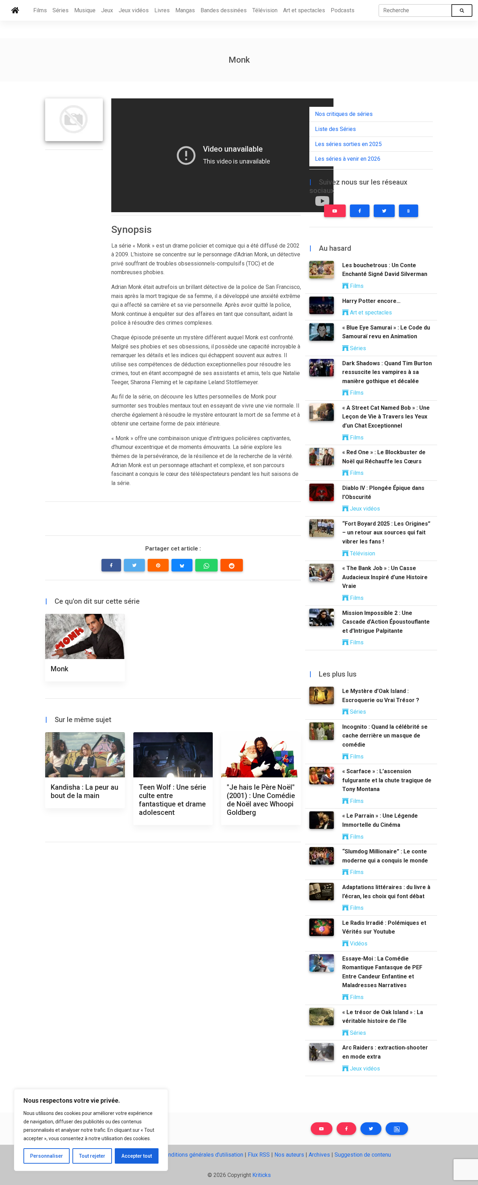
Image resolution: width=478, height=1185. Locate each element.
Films (40, 10)
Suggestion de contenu (363, 1154)
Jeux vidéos (134, 10)
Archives (319, 1154)
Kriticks (261, 1175)
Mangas (185, 10)
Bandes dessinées (224, 10)
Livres (162, 10)
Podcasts (342, 10)
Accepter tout (136, 1156)
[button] (111, 565)
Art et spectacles (304, 10)
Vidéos (358, 943)
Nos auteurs (289, 1154)
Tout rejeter (92, 1156)
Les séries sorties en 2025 (348, 144)
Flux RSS (259, 1154)
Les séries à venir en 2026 (347, 158)
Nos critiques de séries (344, 114)
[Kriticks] (15, 10)
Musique (85, 10)
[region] (91, 1130)
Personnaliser (46, 1156)
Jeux (107, 10)
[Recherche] (461, 10)
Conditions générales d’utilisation (202, 1154)
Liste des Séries (335, 129)
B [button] (408, 211)
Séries (60, 10)
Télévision (264, 10)
